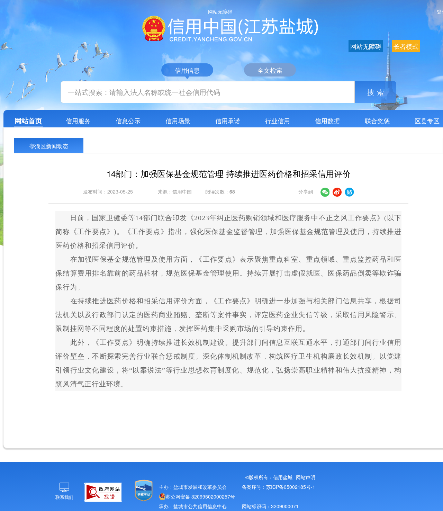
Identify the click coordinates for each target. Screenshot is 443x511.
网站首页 (28, 120)
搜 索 (375, 92)
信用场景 (177, 120)
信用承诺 (227, 120)
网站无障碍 (220, 11)
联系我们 (64, 497)
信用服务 (78, 120)
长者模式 (406, 46)
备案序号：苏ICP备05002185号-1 (278, 486)
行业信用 (277, 120)
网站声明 (305, 477)
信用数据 (327, 120)
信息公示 (128, 120)
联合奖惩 (377, 120)
